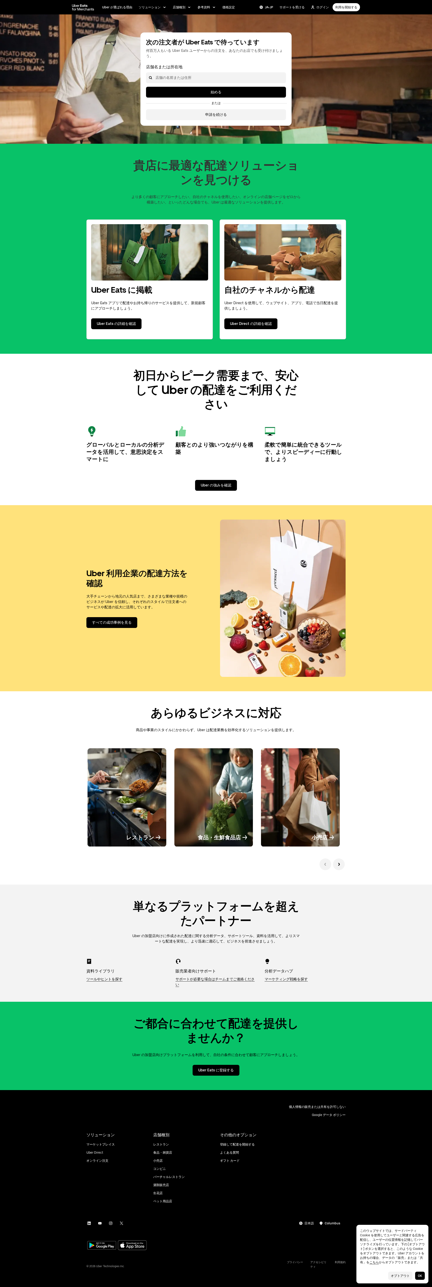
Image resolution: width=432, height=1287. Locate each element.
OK (420, 1276)
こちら (374, 1262)
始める (216, 92)
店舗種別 (179, 7)
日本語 (309, 1223)
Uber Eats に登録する (216, 1070)
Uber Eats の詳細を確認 (116, 324)
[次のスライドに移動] (339, 864)
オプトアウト (400, 1276)
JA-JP (269, 7)
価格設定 (228, 7)
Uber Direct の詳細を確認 (251, 324)
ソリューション (150, 7)
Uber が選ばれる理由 (117, 7)
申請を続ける (216, 114)
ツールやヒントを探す (104, 979)
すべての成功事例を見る (112, 622)
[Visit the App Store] (132, 1245)
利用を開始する (346, 7)
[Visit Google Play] (101, 1245)
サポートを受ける (292, 7)
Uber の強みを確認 (216, 485)
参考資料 (204, 7)
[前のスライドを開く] (325, 864)
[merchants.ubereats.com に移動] (83, 7)
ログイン (322, 7)
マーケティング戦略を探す (286, 979)
